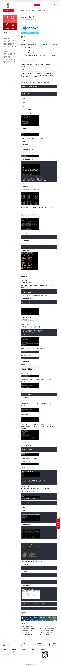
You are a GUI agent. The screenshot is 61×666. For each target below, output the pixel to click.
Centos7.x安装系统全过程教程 (46, 630)
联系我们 (53, 0)
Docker (22, 44)
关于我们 (56, 0)
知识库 (42, 0)
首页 (17, 10)
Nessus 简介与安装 (26, 632)
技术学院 (46, 10)
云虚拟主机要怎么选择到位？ (46, 632)
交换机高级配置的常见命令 (28, 634)
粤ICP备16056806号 (40, 662)
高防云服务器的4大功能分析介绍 (29, 628)
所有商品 (22, 10)
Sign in (34, 0)
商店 (13, 654)
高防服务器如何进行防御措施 (46, 634)
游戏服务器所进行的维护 (27, 630)
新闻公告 (28, 10)
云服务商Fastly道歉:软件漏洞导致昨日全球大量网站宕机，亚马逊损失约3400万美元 (47, 628)
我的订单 (45, 0)
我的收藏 (49, 0)
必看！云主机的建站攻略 (27, 626)
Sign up (38, 0)
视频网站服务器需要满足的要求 (10, 59)
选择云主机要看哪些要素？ (45, 626)
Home (3, 13)
